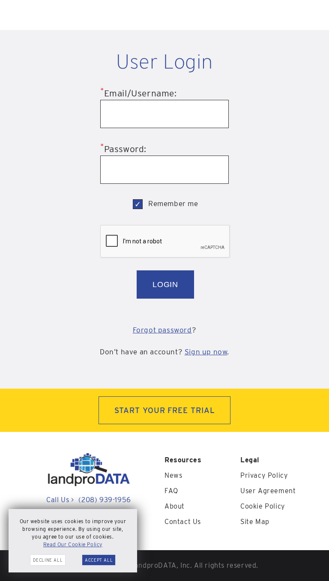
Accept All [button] (99, 560)
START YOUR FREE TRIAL (164, 410)
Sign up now (206, 351)
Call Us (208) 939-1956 (88, 500)
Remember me (173, 203)
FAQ (171, 491)
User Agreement (268, 491)
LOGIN (166, 284)
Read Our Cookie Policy (72, 544)
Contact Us (182, 522)
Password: (123, 149)
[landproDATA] (88, 484)
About (174, 506)
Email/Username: (138, 93)
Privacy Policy (264, 475)
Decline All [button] (48, 560)
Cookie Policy (262, 506)
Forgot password (162, 330)
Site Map (254, 522)
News (173, 475)
